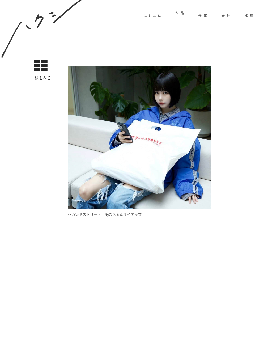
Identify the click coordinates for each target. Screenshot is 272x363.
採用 (250, 16)
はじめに (153, 16)
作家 (203, 16)
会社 (227, 16)
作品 (180, 13)
